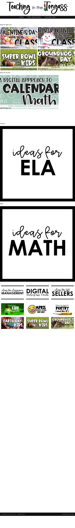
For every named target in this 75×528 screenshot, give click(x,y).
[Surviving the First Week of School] (37, 419)
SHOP (22, 17)
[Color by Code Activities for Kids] (37, 337)
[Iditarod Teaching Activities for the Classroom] (12, 502)
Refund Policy (21, 514)
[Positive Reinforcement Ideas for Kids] (62, 337)
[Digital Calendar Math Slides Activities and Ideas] (12, 337)
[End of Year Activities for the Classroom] (37, 364)
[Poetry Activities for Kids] (62, 309)
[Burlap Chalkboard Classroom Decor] (37, 502)
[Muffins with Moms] (62, 488)
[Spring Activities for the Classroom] (62, 364)
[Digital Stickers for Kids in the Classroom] (37, 350)
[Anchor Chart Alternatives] (37, 433)
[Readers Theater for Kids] (12, 350)
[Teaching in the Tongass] (37, 7)
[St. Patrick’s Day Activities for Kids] (62, 392)
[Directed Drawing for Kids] (62, 378)
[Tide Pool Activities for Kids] (12, 488)
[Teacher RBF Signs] (37, 460)
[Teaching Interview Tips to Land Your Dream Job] (12, 392)
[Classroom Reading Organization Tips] (12, 474)
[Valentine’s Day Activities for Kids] (12, 405)
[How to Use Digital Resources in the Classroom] (62, 350)
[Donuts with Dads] (37, 488)
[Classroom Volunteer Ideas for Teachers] (62, 460)
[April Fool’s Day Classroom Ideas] (37, 309)
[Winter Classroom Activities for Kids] (12, 378)
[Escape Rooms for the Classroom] (37, 392)
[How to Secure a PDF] (37, 474)
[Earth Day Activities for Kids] (12, 323)
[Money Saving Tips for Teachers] (37, 447)
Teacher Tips (50, 17)
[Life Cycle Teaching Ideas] (12, 309)
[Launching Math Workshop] (12, 364)
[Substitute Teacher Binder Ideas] (62, 474)
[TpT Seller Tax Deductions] (37, 405)
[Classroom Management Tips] (12, 419)
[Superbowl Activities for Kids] (37, 323)
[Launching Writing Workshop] (62, 502)
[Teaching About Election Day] (62, 433)
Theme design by (68, 514)
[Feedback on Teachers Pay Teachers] (12, 460)
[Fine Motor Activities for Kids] (12, 447)
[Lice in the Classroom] (62, 447)
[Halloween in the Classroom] (62, 419)
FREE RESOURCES (34, 17)
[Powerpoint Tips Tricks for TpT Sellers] (12, 433)
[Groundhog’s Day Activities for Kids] (62, 323)
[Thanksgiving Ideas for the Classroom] (62, 405)
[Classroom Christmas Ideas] (37, 378)
